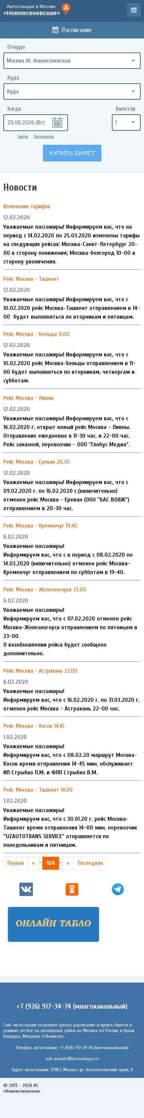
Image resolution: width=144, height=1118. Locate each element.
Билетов (125, 108)
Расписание (77, 30)
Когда (14, 108)
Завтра (23, 136)
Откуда (16, 46)
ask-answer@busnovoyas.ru (72, 1058)
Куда (13, 77)
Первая (15, 863)
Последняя (90, 863)
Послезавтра (44, 136)
